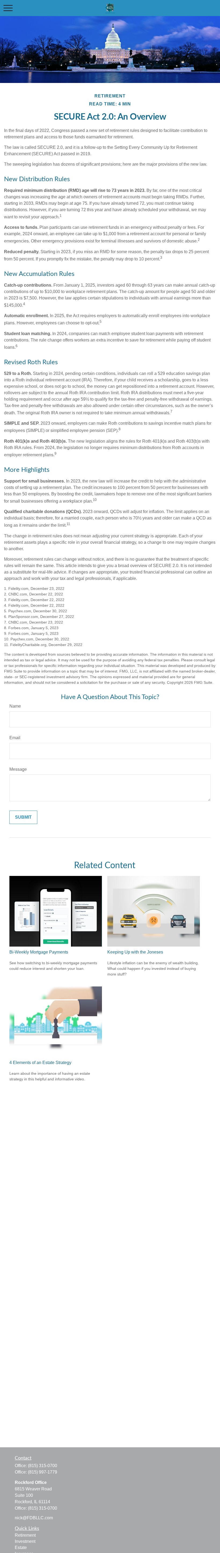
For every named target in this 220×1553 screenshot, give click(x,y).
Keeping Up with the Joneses (135, 952)
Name (15, 706)
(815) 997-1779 (42, 1472)
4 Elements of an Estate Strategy (40, 1062)
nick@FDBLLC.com (34, 1518)
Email (14, 737)
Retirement (25, 1535)
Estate (21, 1547)
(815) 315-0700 (42, 1465)
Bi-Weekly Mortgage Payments (38, 952)
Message (18, 769)
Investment (25, 1541)
